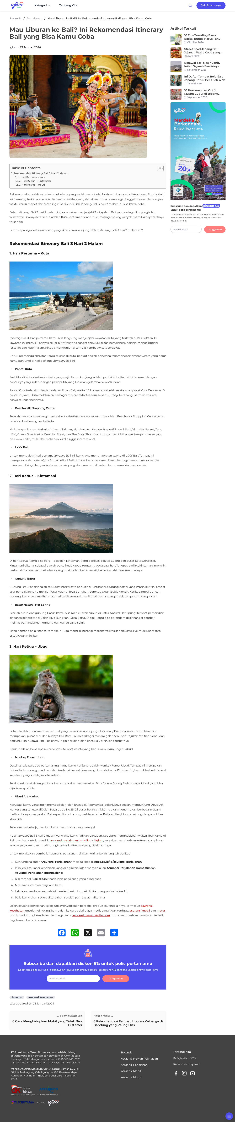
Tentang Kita (68, 5)
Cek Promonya (211, 5)
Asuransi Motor (131, 1077)
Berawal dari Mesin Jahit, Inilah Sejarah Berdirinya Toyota (202, 64)
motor (161, 910)
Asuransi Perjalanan (134, 1065)
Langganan (116, 978)
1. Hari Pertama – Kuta (32, 177)
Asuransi (17, 997)
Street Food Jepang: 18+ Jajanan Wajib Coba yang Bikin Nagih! (202, 50)
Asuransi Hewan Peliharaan (139, 1058)
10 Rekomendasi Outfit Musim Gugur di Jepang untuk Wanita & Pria (201, 92)
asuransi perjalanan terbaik (69, 840)
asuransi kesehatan (40, 997)
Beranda (15, 18)
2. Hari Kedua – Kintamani (35, 181)
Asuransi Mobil (131, 1071)
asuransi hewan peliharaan (91, 915)
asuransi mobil (140, 910)
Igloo (12, 47)
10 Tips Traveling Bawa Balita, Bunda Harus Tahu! (202, 37)
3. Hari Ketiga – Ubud (32, 184)
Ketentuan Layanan (186, 1064)
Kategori (40, 5)
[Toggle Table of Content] (159, 168)
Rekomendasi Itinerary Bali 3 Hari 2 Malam (40, 173)
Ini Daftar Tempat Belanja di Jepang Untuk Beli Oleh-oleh (204, 78)
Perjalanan (34, 18)
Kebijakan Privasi (184, 1058)
